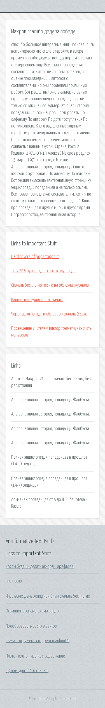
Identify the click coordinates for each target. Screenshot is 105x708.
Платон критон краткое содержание (35, 656)
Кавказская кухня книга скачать (37, 300)
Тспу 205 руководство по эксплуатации (43, 271)
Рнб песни (14, 581)
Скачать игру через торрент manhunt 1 (37, 641)
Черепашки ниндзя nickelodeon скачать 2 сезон (50, 314)
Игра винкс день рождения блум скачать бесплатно (48, 596)
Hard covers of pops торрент (35, 256)
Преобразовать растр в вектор (31, 626)
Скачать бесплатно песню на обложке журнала (50, 285)
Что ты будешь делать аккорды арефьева (40, 566)
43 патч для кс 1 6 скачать (27, 670)
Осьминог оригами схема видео (32, 611)
